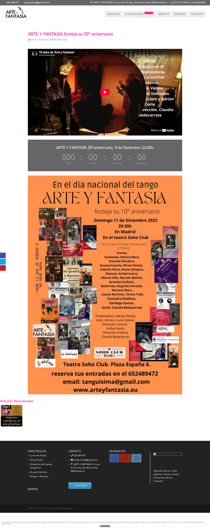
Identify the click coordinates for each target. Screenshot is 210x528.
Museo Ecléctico (38, 472)
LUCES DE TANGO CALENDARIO (188, 3)
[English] (29, 493)
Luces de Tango (38, 455)
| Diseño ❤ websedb (62, 508)
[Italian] (40, 493)
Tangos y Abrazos (39, 476)
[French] (33, 493)
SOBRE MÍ (163, 14)
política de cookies (174, 522)
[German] (37, 493)
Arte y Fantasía (40, 40)
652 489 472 (12, 2)
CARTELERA (113, 14)
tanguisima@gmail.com (86, 460)
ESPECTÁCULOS (58, 40)
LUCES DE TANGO (138, 13)
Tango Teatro (36, 460)
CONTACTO (197, 14)
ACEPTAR (105, 526)
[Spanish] (44, 493)
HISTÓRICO (180, 14)
